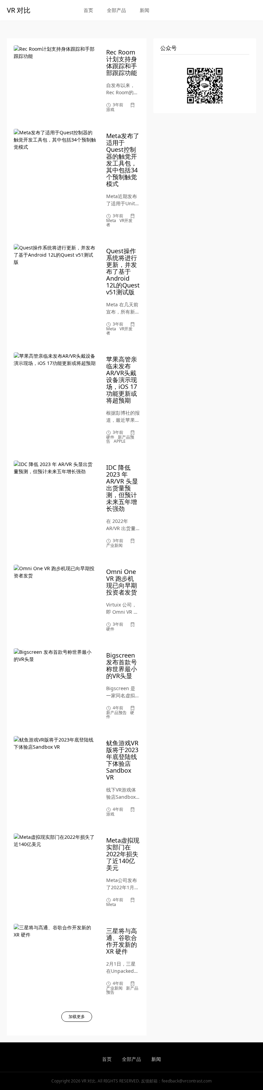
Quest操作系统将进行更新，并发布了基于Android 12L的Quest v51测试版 (123, 271)
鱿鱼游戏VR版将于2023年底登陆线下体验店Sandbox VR (122, 760)
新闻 (144, 10)
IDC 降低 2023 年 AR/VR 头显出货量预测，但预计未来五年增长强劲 (122, 488)
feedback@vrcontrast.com (187, 1081)
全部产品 (116, 10)
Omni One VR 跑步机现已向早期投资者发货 (121, 581)
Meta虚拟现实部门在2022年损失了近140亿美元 (122, 854)
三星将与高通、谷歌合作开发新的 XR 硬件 (121, 941)
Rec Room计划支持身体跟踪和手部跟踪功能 (121, 62)
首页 (88, 10)
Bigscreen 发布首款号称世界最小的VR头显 (121, 665)
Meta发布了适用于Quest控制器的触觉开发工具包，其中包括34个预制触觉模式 (122, 160)
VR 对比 (18, 10)
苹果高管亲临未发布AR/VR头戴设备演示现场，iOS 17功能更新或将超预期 (121, 379)
